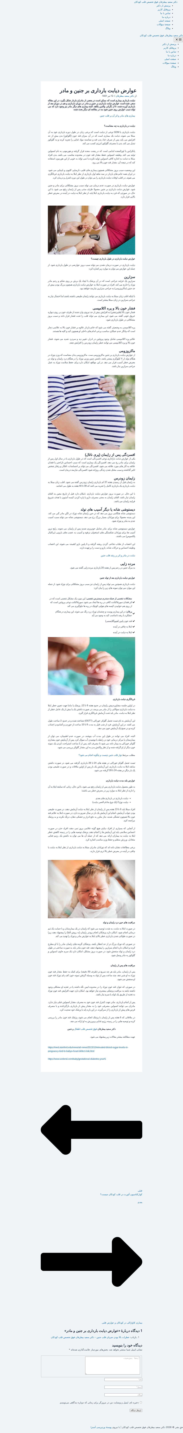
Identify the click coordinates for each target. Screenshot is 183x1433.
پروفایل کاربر (164, 9)
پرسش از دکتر (163, 5)
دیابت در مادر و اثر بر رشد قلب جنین (118, 555)
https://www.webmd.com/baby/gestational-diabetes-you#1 (77, 1059)
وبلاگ (167, 28)
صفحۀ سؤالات (163, 24)
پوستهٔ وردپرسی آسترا (101, 1427)
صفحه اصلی (164, 20)
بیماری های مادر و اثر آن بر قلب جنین (117, 115)
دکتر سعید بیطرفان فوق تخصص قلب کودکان (155, 1)
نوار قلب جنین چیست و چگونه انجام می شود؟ (100, 755)
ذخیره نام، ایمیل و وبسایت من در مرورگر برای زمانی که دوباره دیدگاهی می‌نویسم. (99, 1402)
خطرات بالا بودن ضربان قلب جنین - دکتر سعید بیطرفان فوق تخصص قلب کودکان (90, 1337)
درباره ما (166, 17)
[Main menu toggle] (178, 39)
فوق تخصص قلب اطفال (85, 1029)
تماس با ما (165, 13)
